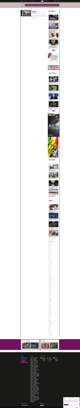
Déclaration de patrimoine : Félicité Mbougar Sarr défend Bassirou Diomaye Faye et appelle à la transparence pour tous (53, 47)
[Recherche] (42, 1)
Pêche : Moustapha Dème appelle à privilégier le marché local (53, 179)
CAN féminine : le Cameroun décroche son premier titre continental (53, 108)
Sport (35, 11)
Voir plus (53, 50)
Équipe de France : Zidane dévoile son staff (53, 100)
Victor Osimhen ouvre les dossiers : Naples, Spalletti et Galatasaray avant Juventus (39, 13)
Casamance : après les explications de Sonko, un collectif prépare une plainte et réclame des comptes (53, 22)
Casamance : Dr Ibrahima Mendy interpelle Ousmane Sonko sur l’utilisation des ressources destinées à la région (53, 30)
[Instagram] (42, 405)
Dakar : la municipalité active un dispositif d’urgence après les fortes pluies (53, 187)
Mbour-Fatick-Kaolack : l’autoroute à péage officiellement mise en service (53, 170)
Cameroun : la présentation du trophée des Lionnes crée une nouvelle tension (53, 228)
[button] (78, 398)
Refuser (71, 404)
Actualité (33, 11)
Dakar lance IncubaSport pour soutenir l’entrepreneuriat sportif (53, 237)
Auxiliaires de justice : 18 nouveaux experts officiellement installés (52, 196)
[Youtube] (43, 405)
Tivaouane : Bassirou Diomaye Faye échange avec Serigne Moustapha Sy (54, 345)
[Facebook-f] (40, 405)
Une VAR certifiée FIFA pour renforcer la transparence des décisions (53, 92)
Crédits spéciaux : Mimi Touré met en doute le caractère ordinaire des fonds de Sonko (53, 39)
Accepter (66, 404)
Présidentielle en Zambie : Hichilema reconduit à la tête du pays (53, 83)
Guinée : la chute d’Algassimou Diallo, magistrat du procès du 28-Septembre (45, 345)
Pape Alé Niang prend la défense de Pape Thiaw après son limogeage (53, 211)
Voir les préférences (76, 404)
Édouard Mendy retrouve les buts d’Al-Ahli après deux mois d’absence (53, 220)
